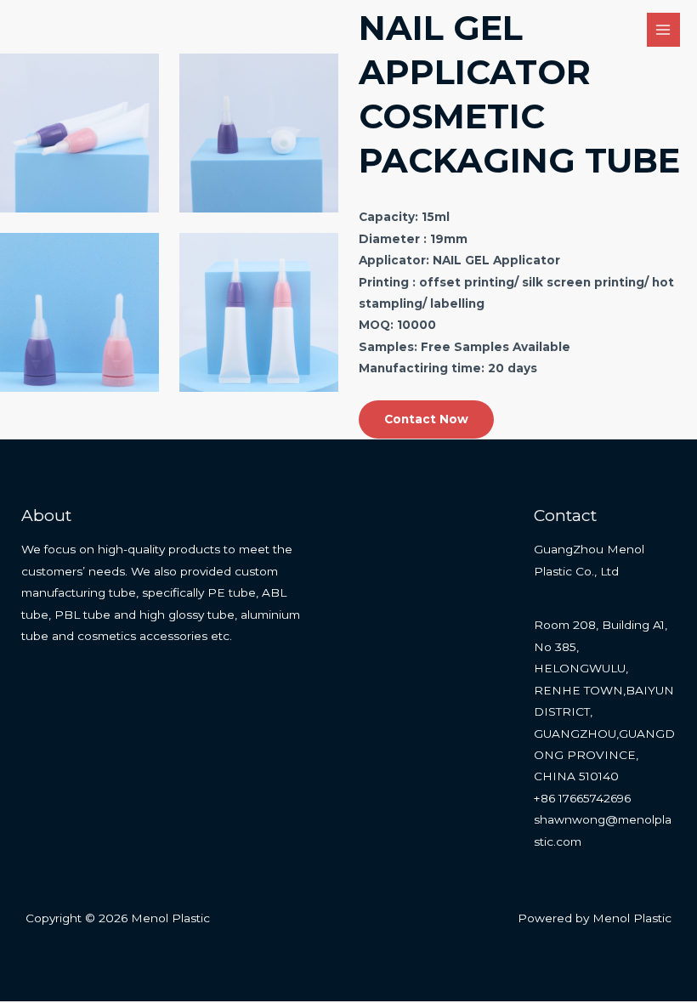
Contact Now (426, 419)
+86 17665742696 (582, 798)
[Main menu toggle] (663, 29)
